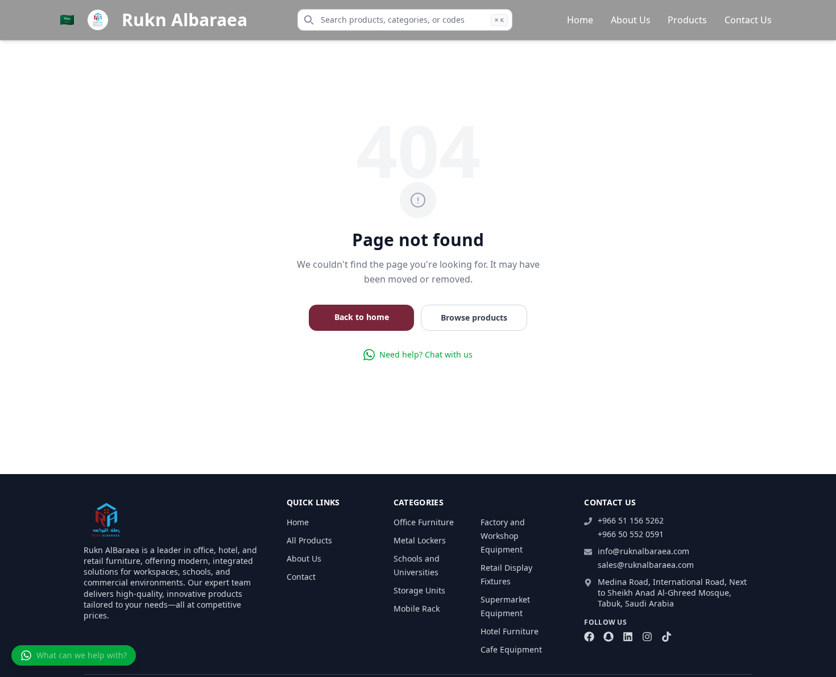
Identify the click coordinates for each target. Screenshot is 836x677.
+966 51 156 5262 (631, 520)
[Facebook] (589, 637)
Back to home (361, 316)
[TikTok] (666, 637)
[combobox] (404, 20)
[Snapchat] (608, 637)
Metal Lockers (420, 540)
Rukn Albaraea (184, 20)
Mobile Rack (417, 608)
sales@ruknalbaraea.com (646, 564)
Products (687, 20)
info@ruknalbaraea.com (643, 551)
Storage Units (419, 590)
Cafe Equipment (511, 649)
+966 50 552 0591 (631, 534)
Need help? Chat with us (426, 354)
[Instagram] (647, 637)
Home (580, 20)
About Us (631, 20)
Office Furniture (424, 522)
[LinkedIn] (628, 637)
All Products (309, 540)
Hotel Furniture (510, 631)
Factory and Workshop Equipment (503, 536)
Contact (301, 576)
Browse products (474, 317)
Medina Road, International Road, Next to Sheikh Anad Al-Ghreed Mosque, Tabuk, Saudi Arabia (672, 592)
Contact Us (748, 20)
